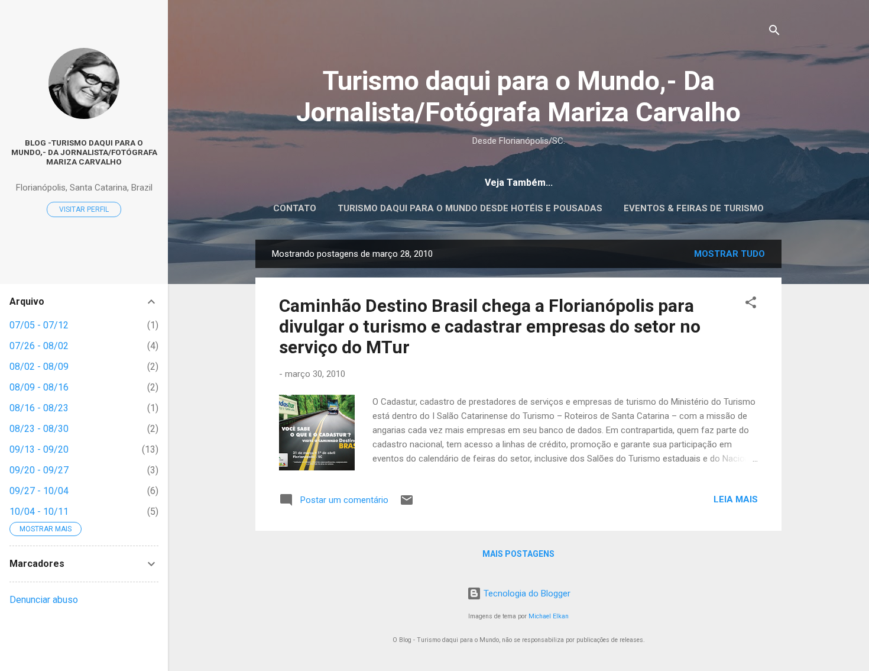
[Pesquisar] (774, 32)
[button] (751, 304)
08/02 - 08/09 (39, 366)
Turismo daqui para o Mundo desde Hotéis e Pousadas (470, 208)
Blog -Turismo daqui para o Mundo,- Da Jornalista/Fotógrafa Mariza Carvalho (84, 152)
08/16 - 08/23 (39, 408)
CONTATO (294, 208)
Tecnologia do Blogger (525, 593)
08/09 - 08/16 (39, 387)
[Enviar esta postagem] (407, 504)
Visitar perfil (84, 209)
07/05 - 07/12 (39, 325)
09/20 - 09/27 (39, 470)
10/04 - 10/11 (39, 511)
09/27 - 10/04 (39, 490)
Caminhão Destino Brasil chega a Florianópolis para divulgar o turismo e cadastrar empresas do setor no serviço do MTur (490, 326)
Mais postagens (518, 554)
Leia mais (736, 499)
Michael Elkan (548, 616)
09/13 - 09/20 (39, 449)
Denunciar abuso (43, 599)
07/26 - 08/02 (39, 345)
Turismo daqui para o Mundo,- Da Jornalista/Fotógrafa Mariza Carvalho (518, 96)
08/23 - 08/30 (39, 428)
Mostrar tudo (729, 254)
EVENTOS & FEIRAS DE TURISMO (694, 208)
